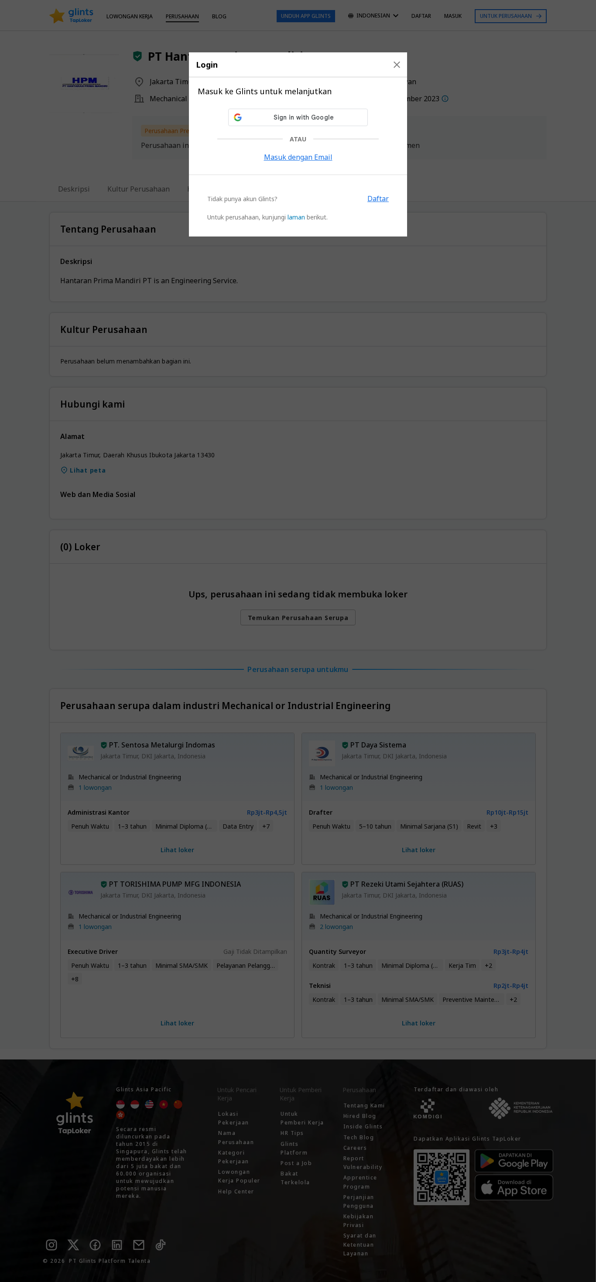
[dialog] (298, 144)
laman (296, 217)
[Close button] (397, 64)
